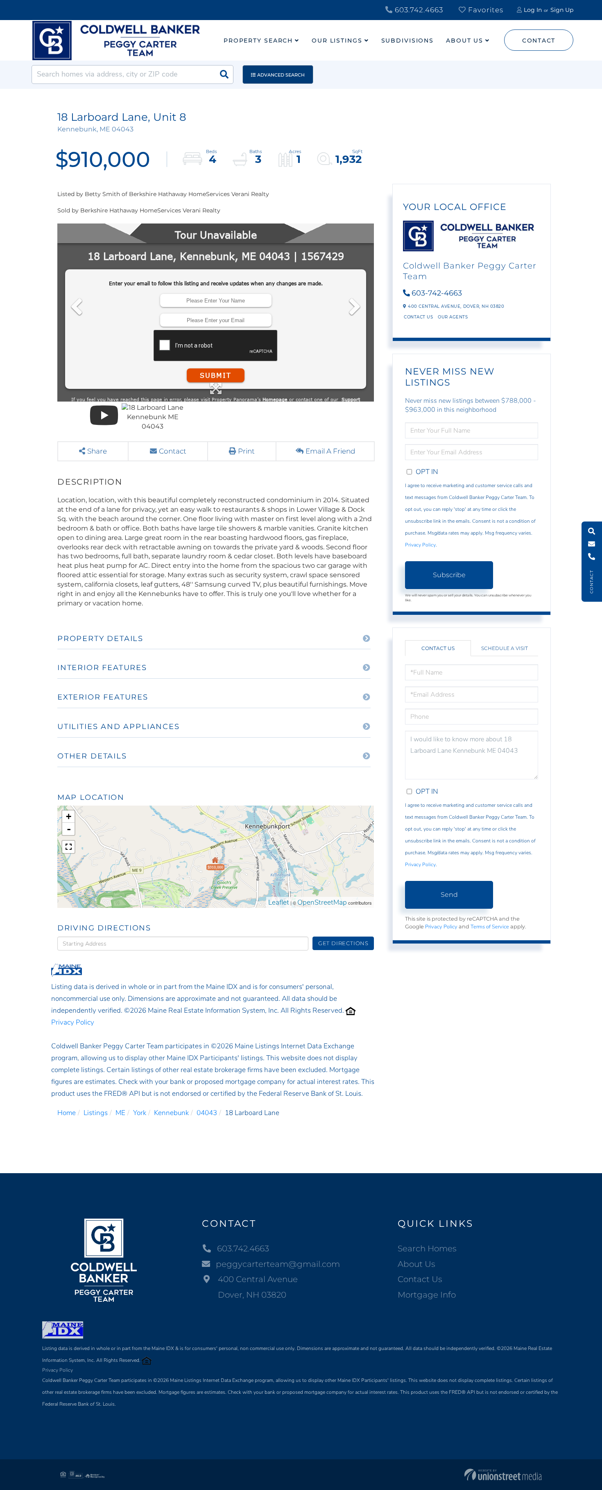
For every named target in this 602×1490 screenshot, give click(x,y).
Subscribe (449, 575)
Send (449, 895)
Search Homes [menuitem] (427, 1248)
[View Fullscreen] (68, 847)
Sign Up (561, 10)
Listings (96, 1113)
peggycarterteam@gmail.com (278, 1264)
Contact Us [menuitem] (420, 1279)
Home (66, 1113)
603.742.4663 (418, 10)
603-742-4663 (437, 293)
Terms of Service (490, 926)
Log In (533, 10)
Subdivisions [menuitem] (407, 40)
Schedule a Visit (504, 648)
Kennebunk (171, 1113)
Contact (538, 40)
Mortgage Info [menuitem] (427, 1295)
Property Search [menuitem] (258, 40)
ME (120, 1113)
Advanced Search (281, 75)
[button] (224, 74)
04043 (207, 1113)
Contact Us (418, 317)
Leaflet (278, 902)
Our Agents (453, 317)
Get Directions (343, 943)
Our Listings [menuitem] (337, 40)
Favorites (484, 10)
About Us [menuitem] (464, 40)
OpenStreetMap (322, 902)
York (139, 1113)
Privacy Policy (72, 1022)
